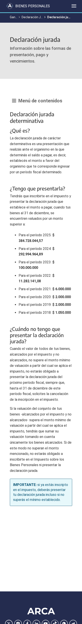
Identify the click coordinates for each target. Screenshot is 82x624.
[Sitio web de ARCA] (41, 611)
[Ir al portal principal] (10, 6)
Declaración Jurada (35, 17)
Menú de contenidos (39, 100)
